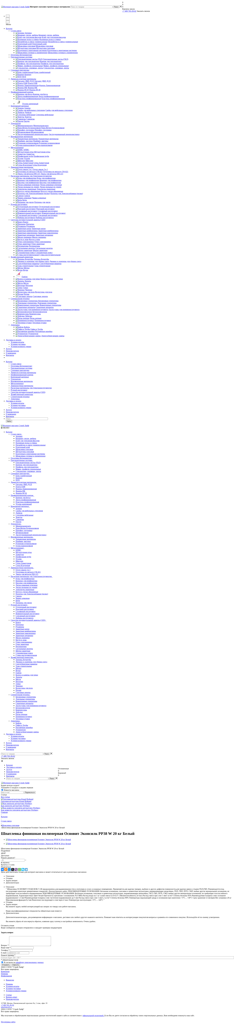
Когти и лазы (21, 640)
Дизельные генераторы (25, 699)
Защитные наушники (24, 635)
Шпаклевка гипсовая (24, 449)
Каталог (9, 28)
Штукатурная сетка (24, 552)
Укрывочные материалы (26, 539)
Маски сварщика (23, 638)
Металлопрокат (17, 383)
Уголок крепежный (24, 504)
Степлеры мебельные (24, 515)
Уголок (19, 559)
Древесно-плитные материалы (23, 373)
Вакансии (10, 980)
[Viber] (16, 869)
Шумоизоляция (22, 533)
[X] (12, 869)
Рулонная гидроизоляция (26, 544)
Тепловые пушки (23, 719)
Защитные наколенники (26, 633)
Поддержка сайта (8, 1022)
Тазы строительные (24, 666)
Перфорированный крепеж (22, 375)
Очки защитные (22, 644)
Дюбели (19, 513)
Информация (6, 976)
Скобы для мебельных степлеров (29, 511)
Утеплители (16, 379)
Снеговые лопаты (23, 692)
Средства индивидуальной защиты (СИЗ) (28, 392)
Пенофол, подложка (24, 530)
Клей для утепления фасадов (27, 441)
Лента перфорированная (26, 500)
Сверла (19, 596)
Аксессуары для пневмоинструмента (31, 706)
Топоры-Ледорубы (23, 660)
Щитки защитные (23, 651)
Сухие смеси (16, 364)
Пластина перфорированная (27, 502)
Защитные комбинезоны (26, 631)
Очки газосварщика (24, 642)
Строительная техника (20, 397)
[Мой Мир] (9, 869)
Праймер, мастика (23, 541)
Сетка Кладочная (23, 565)
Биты (18, 600)
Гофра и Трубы (22, 725)
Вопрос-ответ (11, 997)
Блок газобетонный (24, 476)
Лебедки (19, 712)
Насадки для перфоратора (26, 583)
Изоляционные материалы (22, 381)
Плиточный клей (23, 447)
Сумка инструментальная (26, 655)
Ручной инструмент (19, 390)
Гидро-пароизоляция (24, 546)
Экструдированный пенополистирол (31, 535)
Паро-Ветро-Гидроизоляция (27, 528)
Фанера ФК (20, 491)
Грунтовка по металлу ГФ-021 (28, 572)
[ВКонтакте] (2, 869)
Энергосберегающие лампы (27, 732)
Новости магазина (11, 790)
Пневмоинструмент (24, 717)
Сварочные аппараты (24, 703)
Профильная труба (23, 557)
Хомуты (19, 517)
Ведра (18, 671)
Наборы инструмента (24, 618)
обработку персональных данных (30, 962)
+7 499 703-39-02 (129, 11)
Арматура (20, 554)
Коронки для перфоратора (26, 581)
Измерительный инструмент (27, 614)
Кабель (18, 723)
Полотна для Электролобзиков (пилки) (32, 594)
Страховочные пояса (24, 653)
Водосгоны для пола (24, 688)
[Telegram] (26, 869)
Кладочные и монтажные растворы (30, 454)
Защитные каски (22, 629)
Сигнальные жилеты (24, 649)
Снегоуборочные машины (26, 664)
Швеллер (19, 561)
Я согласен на (24, 962)
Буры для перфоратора (25, 579)
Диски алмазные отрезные (27, 585)
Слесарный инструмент (25, 616)
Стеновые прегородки (20, 370)
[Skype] (22, 869)
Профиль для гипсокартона (27, 467)
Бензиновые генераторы (26, 697)
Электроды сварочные (25, 590)
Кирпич (19, 478)
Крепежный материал (20, 377)
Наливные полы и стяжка (26, 443)
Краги (18, 622)
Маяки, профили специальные (28, 469)
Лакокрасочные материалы (22, 386)
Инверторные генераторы (26, 701)
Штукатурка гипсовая (25, 452)
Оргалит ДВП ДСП (24, 484)
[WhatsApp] (19, 869)
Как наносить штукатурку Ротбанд (15, 806)
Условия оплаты (17, 342)
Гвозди (18, 522)
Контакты (10, 355)
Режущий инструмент (25, 609)
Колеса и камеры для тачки (27, 675)
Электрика (15, 399)
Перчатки (20, 625)
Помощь (4, 974)
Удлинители (21, 730)
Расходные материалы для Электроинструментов (31, 388)
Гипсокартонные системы (21, 368)
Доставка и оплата (13, 340)
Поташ (18, 690)
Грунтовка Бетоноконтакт (21, 366)
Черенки (19, 686)
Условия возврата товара (21, 346)
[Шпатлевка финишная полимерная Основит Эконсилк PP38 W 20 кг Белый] (38, 839)
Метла (18, 679)
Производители (12, 351)
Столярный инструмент (25, 611)
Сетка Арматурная (23, 563)
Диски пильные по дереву (26, 587)
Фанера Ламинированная (26, 489)
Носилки (19, 681)
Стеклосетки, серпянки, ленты (28, 471)
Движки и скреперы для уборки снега (31, 662)
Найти (9, 421)
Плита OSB (20, 487)
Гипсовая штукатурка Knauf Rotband (16, 801)
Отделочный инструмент (26, 607)
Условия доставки (18, 344)
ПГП (18, 480)
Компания (5, 971)
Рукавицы (20, 627)
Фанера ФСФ (21, 493)
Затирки (19, 436)
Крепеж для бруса (23, 498)
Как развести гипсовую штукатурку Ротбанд (19, 810)
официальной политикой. (93, 1016)
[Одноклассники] (5, 869)
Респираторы (21, 646)
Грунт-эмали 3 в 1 (23, 570)
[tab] (117, 851)
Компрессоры (21, 710)
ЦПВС (18, 550)
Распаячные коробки (24, 727)
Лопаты (19, 677)
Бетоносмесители (23, 708)
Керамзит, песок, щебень (26, 438)
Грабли (18, 673)
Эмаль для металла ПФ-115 (27, 574)
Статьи (9, 995)
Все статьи (5, 797)
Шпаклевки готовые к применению (30, 456)
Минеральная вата (23, 526)
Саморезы (20, 519)
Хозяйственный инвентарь (22, 394)
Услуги (9, 349)
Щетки (18, 668)
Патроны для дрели (24, 603)
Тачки (18, 684)
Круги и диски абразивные (27, 592)
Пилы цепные (21, 714)
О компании (11, 353)
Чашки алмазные (23, 598)
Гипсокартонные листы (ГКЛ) (28, 463)
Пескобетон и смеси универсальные (31, 445)
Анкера (19, 508)
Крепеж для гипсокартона (26, 465)
